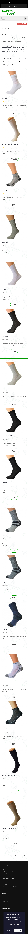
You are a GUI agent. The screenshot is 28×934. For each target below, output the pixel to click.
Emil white (4, 682)
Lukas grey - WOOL (7, 336)
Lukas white (5, 289)
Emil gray (4, 190)
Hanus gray (5, 582)
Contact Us (6, 882)
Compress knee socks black (9, 775)
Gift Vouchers (6, 899)
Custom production (8, 897)
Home (3, 28)
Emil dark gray (6, 729)
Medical (8, 28)
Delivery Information (8, 871)
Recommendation (7, 889)
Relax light (4, 242)
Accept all (18, 930)
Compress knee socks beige (9, 828)
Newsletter (6, 904)
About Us (5, 869)
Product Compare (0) (20, 58)
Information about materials (10, 886)
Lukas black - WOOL (7, 436)
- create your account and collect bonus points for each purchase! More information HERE (13, 49)
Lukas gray (4, 389)
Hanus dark (5, 629)
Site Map (5, 884)
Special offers (6, 901)
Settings (9, 930)
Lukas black (5, 482)
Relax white (4, 98)
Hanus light (4, 535)
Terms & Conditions (8, 874)
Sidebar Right (21, 23)
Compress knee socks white (10, 144)
